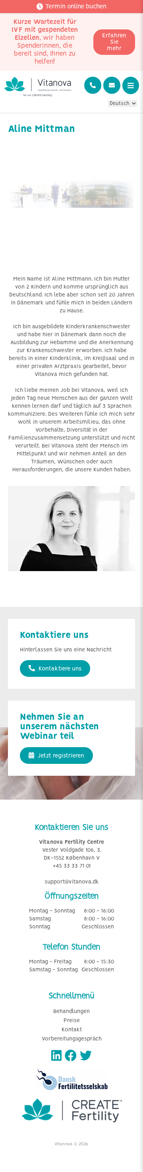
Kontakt (72, 1030)
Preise (72, 1021)
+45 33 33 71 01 (72, 866)
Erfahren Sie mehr (114, 42)
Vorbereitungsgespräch (72, 1039)
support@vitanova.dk (71, 882)
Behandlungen (71, 1012)
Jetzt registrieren (60, 756)
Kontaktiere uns (59, 669)
